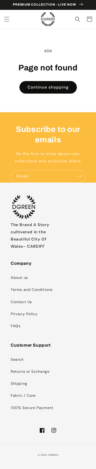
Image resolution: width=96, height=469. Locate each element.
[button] (7, 19)
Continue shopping (48, 87)
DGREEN (53, 455)
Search (17, 359)
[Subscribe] (79, 176)
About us (19, 277)
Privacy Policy (24, 313)
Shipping (19, 383)
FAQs (15, 325)
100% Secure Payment (32, 407)
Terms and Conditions (32, 289)
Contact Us (21, 301)
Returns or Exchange (30, 371)
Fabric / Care (23, 395)
